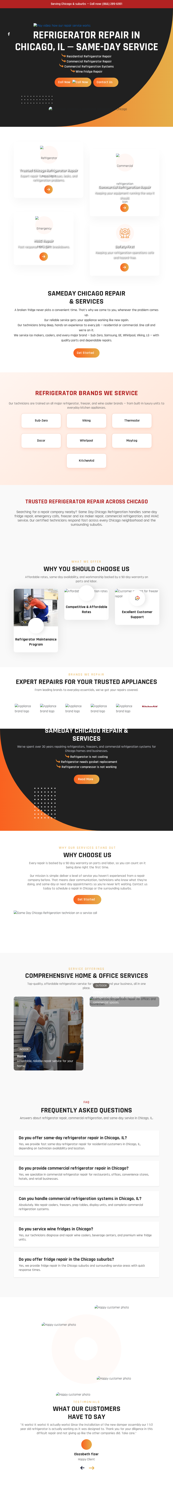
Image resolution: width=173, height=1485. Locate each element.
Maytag (131, 440)
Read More (86, 779)
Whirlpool (86, 440)
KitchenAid (86, 460)
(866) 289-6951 (112, 4)
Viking (86, 420)
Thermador (132, 420)
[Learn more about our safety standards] (124, 267)
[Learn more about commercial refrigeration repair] (124, 208)
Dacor (41, 440)
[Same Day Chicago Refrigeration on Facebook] (9, 34)
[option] (23, 709)
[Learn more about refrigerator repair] (48, 190)
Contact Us (105, 82)
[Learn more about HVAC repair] (43, 257)
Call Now (64, 82)
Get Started (86, 353)
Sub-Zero (41, 420)
